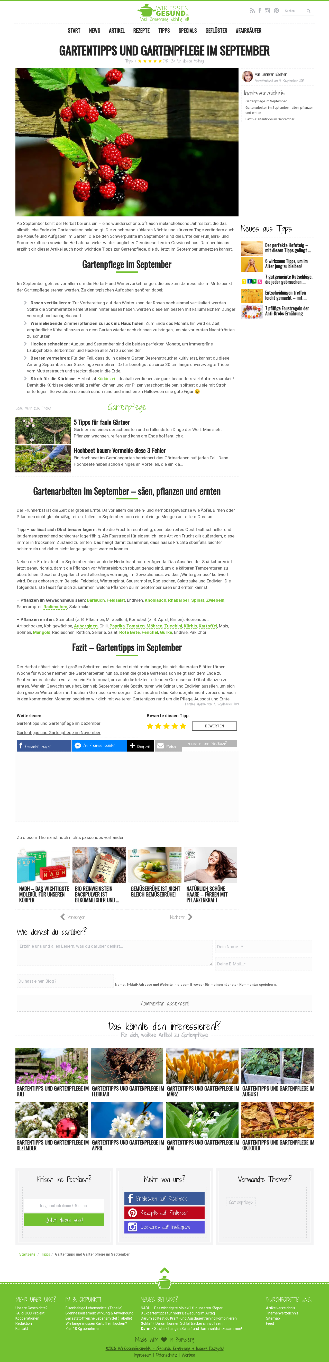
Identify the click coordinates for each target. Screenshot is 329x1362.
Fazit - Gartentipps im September (269, 119)
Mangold (41, 632)
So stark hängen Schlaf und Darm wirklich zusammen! (198, 1329)
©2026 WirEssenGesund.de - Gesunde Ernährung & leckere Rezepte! (165, 1348)
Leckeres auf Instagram (165, 1227)
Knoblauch (155, 600)
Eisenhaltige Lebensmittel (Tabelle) (94, 1308)
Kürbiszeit (107, 378)
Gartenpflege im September (266, 101)
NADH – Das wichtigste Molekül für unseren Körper (182, 1308)
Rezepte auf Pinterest (164, 1213)
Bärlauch (96, 600)
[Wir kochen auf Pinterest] (278, 10)
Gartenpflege (127, 407)
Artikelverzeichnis (280, 1308)
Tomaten (135, 625)
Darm (145, 1329)
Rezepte (141, 30)
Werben (188, 1355)
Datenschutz (166, 1355)
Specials (188, 30)
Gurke (166, 632)
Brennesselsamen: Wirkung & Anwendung (99, 1313)
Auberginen (86, 625)
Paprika (117, 625)
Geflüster (216, 30)
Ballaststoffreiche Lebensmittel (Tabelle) (99, 1318)
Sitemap (273, 1318)
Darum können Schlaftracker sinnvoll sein (189, 1323)
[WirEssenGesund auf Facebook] (261, 10)
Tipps (164, 30)
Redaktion (23, 1323)
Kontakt (21, 1329)
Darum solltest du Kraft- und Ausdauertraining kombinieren (189, 1318)
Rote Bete (129, 632)
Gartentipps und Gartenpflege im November (58, 732)
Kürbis (190, 625)
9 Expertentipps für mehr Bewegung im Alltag (178, 1313)
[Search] (309, 10)
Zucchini (173, 625)
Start (74, 30)
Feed (270, 1323)
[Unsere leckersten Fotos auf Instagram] (269, 10)
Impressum (142, 1355)
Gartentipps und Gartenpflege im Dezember (58, 723)
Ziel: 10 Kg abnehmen (83, 1329)
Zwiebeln (215, 600)
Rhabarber (178, 600)
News (94, 30)
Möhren (154, 625)
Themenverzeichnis (282, 1313)
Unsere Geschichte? (31, 1308)
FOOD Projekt (29, 1313)
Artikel (117, 30)
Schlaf (146, 1323)
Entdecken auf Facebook (161, 1198)
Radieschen (55, 606)
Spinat (197, 600)
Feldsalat (116, 600)
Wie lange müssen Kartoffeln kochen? (96, 1323)
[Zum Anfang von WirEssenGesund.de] (164, 1271)
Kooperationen (27, 1318)
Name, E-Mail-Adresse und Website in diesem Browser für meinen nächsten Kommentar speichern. (196, 984)
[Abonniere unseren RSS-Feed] (254, 10)
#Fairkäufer (248, 30)
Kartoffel (208, 625)
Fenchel (150, 632)
